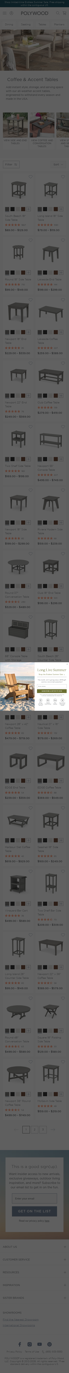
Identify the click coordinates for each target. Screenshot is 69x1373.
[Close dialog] (67, 664)
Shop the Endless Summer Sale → (51, 675)
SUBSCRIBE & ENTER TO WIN (52, 691)
